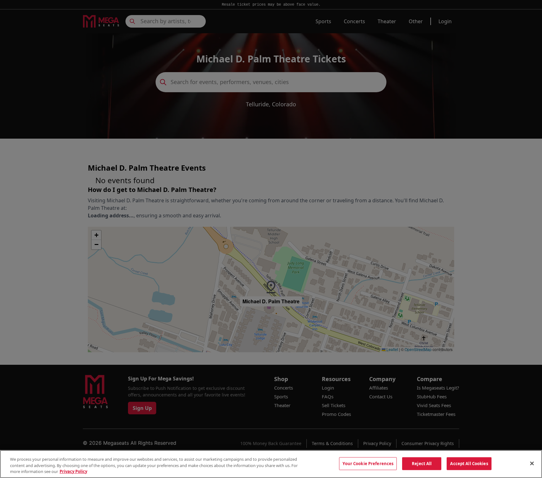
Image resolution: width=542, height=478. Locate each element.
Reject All (422, 463)
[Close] (532, 463)
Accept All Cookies (469, 463)
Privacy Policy (73, 471)
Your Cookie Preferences (368, 463)
